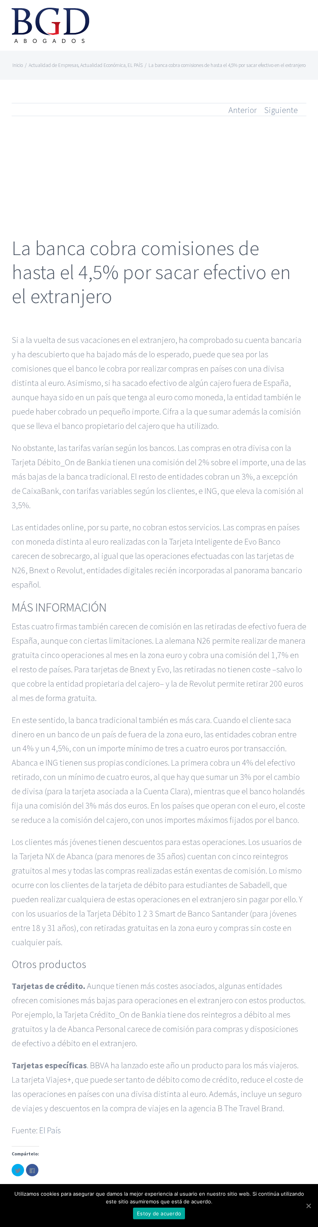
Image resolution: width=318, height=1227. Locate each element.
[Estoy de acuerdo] (308, 1206)
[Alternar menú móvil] (303, 18)
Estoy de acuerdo (159, 1213)
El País (50, 1130)
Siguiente (281, 110)
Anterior (242, 110)
